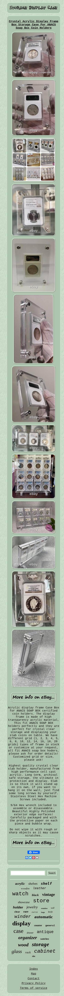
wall (52, 908)
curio (35, 912)
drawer (30, 932)
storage (40, 944)
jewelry (32, 907)
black (35, 895)
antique (45, 932)
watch (20, 894)
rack (28, 952)
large (43, 912)
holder (18, 907)
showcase (24, 902)
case (18, 931)
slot (33, 956)
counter (38, 925)
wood (23, 944)
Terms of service (33, 988)
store (41, 901)
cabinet (45, 951)
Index (33, 969)
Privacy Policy (34, 983)
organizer (27, 937)
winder (23, 916)
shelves (32, 883)
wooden (25, 888)
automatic (43, 916)
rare (25, 911)
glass (17, 951)
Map (33, 973)
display (21, 923)
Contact (34, 978)
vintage (48, 894)
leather (39, 888)
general (50, 925)
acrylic (20, 883)
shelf (46, 883)
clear (17, 911)
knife (50, 911)
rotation (44, 908)
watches (44, 938)
